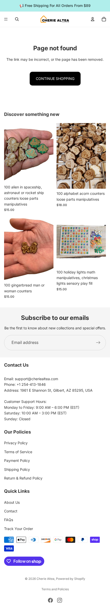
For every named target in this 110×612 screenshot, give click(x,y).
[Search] (17, 19)
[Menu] (6, 19)
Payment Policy (17, 460)
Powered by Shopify (70, 579)
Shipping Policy (17, 469)
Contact (10, 511)
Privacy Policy (16, 443)
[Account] (92, 19)
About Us (12, 502)
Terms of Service (18, 452)
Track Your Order (18, 528)
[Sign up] (98, 342)
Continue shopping (55, 78)
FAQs (8, 520)
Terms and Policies (55, 589)
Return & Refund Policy (23, 478)
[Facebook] (50, 600)
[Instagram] (60, 600)
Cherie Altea (45, 579)
